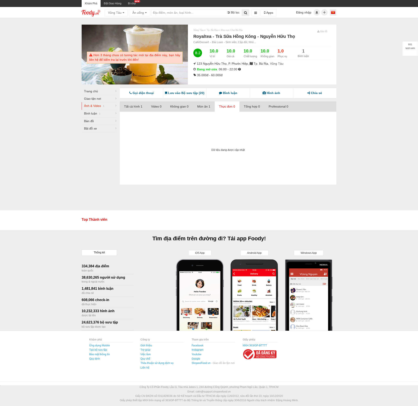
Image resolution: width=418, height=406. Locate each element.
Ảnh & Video (94, 106)
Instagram (197, 349)
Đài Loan (217, 42)
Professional (278, 106)
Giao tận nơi (92, 98)
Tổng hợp (252, 106)
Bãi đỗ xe (90, 128)
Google (196, 358)
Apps (269, 12)
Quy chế (145, 358)
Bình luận (92, 113)
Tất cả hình (133, 106)
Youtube (196, 354)
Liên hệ (144, 367)
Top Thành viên (94, 219)
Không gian (179, 106)
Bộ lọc (234, 12)
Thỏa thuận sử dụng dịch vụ (157, 363)
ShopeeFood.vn (201, 363)
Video (156, 106)
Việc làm (145, 354)
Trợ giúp (145, 349)
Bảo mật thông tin (99, 354)
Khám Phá (91, 3)
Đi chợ (132, 3)
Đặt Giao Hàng (112, 3)
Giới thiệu (146, 345)
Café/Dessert (201, 42)
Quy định (94, 358)
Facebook (197, 345)
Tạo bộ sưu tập (98, 349)
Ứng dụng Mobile (99, 345)
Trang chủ (91, 91)
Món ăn (203, 106)
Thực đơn (227, 106)
